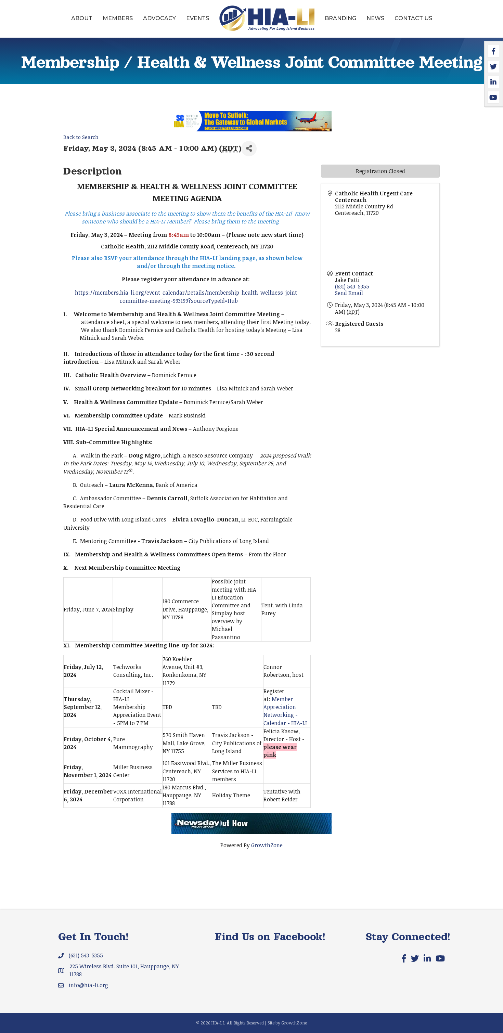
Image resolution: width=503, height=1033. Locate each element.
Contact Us (413, 18)
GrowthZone (267, 845)
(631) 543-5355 (352, 286)
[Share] (249, 148)
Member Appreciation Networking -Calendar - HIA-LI (285, 711)
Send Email (349, 293)
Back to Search (81, 137)
